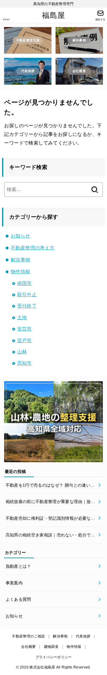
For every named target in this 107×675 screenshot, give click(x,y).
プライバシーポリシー (53, 657)
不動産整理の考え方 (33, 247)
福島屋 (53, 15)
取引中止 (27, 294)
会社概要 (28, 647)
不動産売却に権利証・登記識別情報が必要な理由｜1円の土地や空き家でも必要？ (50, 519)
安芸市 (24, 328)
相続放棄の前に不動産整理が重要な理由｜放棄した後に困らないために (50, 502)
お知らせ (20, 235)
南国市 (24, 283)
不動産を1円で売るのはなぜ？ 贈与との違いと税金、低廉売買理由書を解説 (50, 486)
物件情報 (20, 271)
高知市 (24, 363)
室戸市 (24, 340)
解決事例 (20, 259)
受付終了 (27, 305)
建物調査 (51, 647)
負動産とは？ (18, 566)
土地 (22, 317)
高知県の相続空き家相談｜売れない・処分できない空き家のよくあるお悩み (50, 536)
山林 (22, 351)
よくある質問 (18, 599)
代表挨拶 (83, 636)
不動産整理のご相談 (28, 636)
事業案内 (14, 583)
